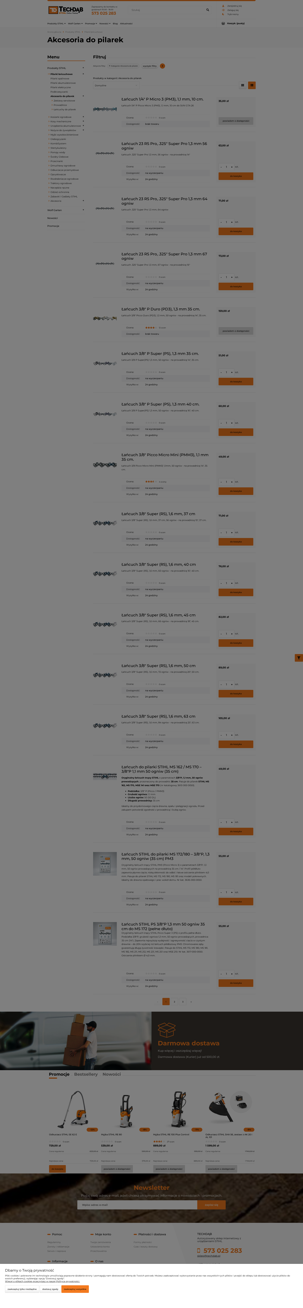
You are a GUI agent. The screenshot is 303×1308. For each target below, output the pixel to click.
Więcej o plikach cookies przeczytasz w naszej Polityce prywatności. (42, 1281)
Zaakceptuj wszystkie (75, 1289)
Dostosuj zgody (50, 1289)
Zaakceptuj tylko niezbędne (22, 1289)
